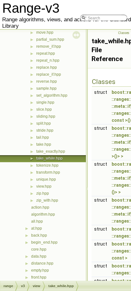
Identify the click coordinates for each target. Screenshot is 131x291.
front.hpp (38, 277)
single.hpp (45, 102)
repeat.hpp (45, 53)
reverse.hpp (46, 81)
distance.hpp (42, 263)
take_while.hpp (49, 158)
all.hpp (37, 221)
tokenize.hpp (47, 165)
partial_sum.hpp (50, 39)
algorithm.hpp (43, 214)
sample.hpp (46, 88)
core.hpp (38, 249)
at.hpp (36, 228)
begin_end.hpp (44, 242)
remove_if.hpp (48, 46)
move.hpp (44, 32)
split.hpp (43, 123)
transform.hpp (48, 172)
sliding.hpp (45, 116)
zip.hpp (42, 193)
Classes (123, 33)
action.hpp (40, 207)
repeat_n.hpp (47, 60)
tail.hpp (42, 137)
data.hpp (38, 256)
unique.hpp (46, 179)
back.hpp (39, 235)
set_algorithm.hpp (51, 95)
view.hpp (44, 186)
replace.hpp (46, 67)
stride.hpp (44, 130)
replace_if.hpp (48, 74)
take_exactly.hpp (50, 151)
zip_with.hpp (47, 200)
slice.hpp (44, 109)
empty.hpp (40, 270)
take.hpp (43, 144)
